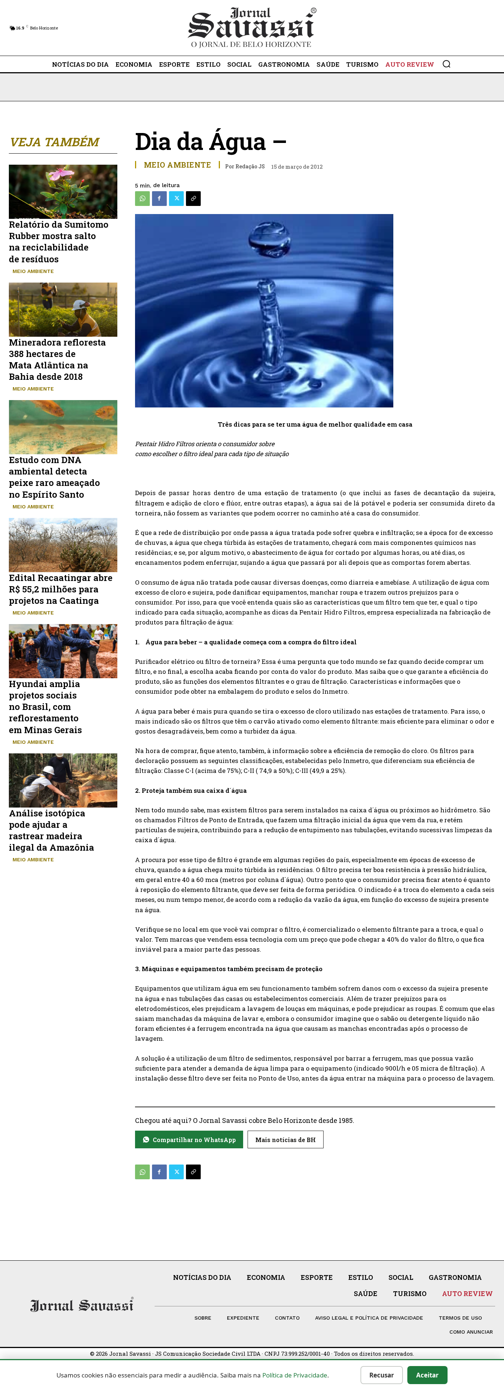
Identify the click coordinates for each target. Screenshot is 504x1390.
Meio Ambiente (33, 271)
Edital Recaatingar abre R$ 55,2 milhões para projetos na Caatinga (61, 589)
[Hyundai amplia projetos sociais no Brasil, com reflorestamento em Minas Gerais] (63, 651)
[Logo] (252, 27)
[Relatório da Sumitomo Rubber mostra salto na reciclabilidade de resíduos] (63, 192)
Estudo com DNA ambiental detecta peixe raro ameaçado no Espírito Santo (54, 477)
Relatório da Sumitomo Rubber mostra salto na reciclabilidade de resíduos (58, 241)
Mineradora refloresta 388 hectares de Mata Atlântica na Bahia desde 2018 (57, 359)
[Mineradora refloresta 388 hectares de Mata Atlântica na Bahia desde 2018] (63, 310)
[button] (446, 64)
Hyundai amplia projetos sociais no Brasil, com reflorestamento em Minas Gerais (45, 707)
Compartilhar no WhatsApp (194, 1140)
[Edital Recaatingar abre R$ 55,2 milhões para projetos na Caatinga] (63, 545)
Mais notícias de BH (285, 1140)
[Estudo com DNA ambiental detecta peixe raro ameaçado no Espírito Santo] (63, 427)
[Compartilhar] (193, 198)
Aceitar (427, 1375)
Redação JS (250, 166)
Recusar (381, 1375)
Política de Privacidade (294, 1375)
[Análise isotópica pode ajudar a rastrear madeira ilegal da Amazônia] (63, 780)
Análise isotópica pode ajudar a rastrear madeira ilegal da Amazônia (51, 830)
